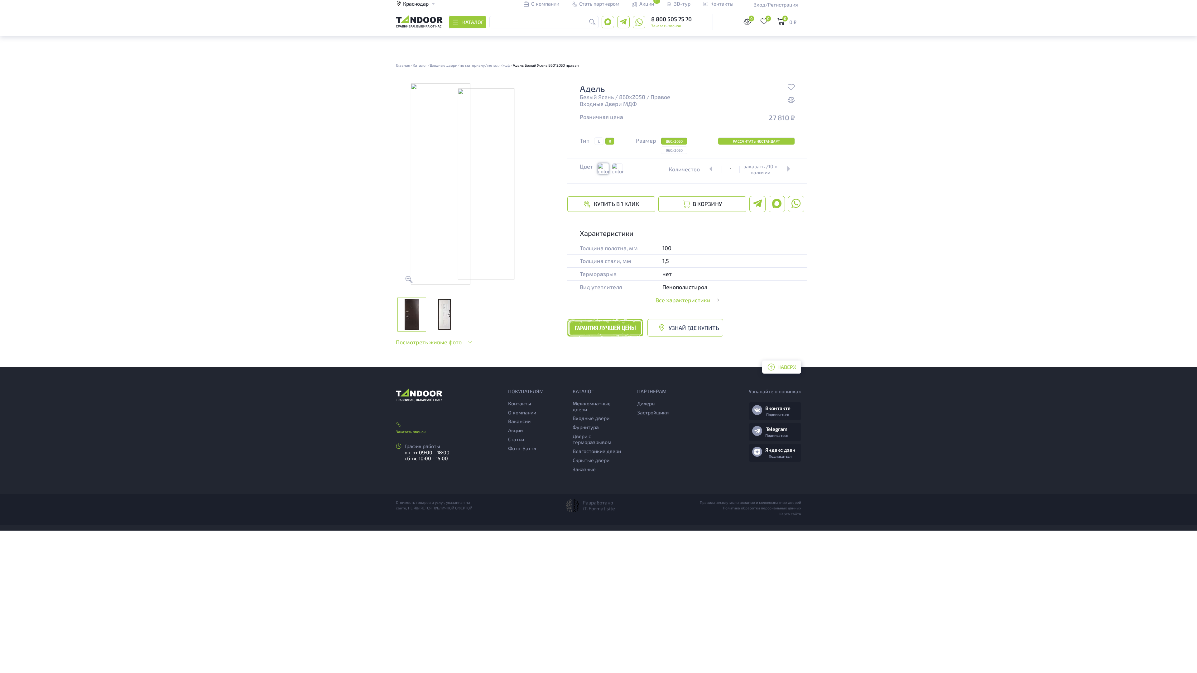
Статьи (516, 439)
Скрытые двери (591, 460)
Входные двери (591, 418)
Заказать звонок (666, 25)
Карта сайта (790, 514)
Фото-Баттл (522, 448)
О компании (522, 412)
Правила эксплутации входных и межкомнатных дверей (750, 502)
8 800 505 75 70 (671, 19)
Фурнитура (586, 427)
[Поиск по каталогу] (592, 22)
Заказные (584, 469)
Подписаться (777, 414)
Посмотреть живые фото (429, 342)
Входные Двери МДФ (608, 104)
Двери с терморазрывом (592, 439)
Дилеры (646, 403)
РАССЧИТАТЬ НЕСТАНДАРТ (756, 141)
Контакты (519, 403)
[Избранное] (791, 88)
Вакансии (519, 421)
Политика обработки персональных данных (762, 508)
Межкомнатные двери (592, 406)
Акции (515, 430)
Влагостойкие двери (597, 451)
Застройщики (653, 412)
